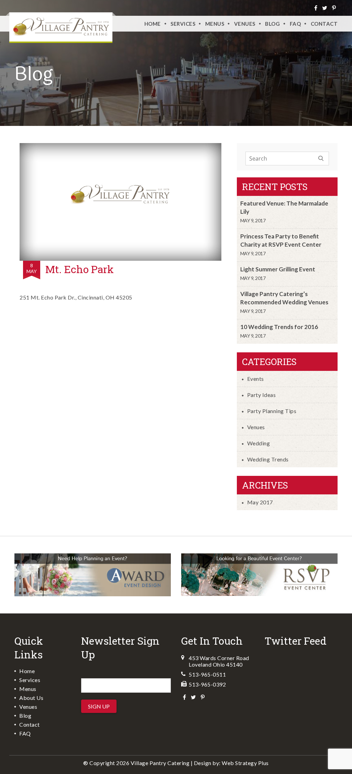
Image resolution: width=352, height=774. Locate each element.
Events (255, 378)
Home (152, 24)
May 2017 (260, 502)
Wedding (258, 443)
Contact (324, 24)
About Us (31, 697)
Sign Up (99, 706)
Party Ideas (261, 394)
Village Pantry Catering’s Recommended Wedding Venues (284, 298)
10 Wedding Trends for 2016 (279, 326)
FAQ (295, 24)
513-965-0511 (207, 674)
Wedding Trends (268, 459)
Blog (272, 24)
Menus (214, 24)
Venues (256, 427)
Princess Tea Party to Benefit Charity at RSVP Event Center (280, 240)
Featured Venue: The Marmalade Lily (284, 207)
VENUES (244, 24)
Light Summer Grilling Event (277, 269)
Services (182, 24)
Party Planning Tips (272, 411)
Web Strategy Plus (245, 763)
